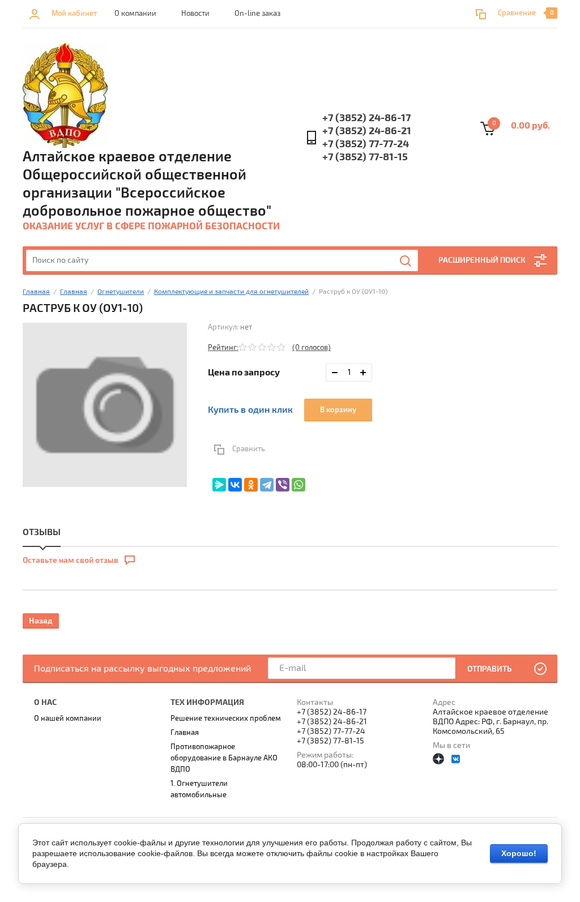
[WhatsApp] (298, 484)
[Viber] (282, 484)
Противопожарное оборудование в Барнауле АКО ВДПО (224, 758)
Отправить (489, 669)
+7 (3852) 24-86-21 (366, 131)
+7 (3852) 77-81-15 (365, 157)
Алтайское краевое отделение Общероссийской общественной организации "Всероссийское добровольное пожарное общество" (147, 184)
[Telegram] (267, 484)
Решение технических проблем (225, 718)
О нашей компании (67, 718)
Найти (406, 261)
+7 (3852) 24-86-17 (366, 118)
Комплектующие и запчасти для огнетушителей (231, 292)
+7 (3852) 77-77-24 (365, 144)
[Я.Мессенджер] (219, 484)
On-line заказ (257, 13)
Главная (36, 292)
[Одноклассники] (251, 484)
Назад (41, 621)
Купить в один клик (250, 410)
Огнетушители (120, 292)
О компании (135, 13)
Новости (195, 13)
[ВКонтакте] (235, 484)
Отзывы (42, 532)
